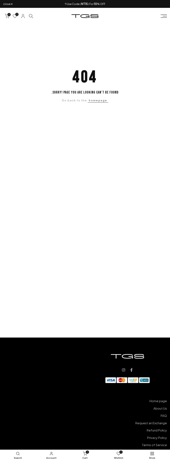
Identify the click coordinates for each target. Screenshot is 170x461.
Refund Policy (157, 430)
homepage (98, 100)
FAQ (164, 415)
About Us (160, 408)
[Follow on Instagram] (123, 369)
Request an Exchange (151, 423)
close (161, 4)
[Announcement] (85, 3)
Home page (158, 401)
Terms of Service (154, 445)
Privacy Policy (157, 438)
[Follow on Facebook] (131, 369)
